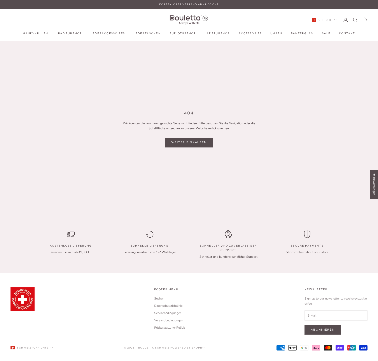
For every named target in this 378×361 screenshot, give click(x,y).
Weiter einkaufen (189, 142)
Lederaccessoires (108, 33)
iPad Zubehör (69, 33)
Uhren (276, 33)
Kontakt (347, 33)
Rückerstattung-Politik (169, 328)
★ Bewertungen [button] (374, 184)
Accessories (250, 33)
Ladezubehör (217, 33)
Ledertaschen (147, 33)
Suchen (159, 298)
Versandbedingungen (168, 320)
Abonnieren (323, 330)
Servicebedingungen (168, 313)
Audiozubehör (183, 33)
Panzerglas (302, 33)
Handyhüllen (35, 33)
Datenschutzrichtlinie (168, 306)
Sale (326, 33)
